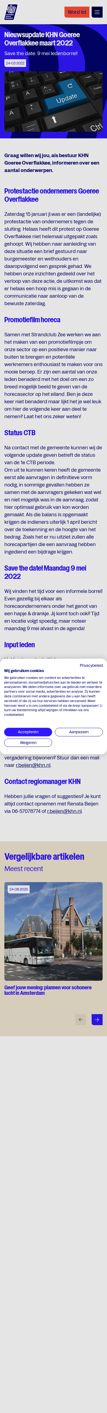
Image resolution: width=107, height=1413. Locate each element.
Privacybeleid (91, 665)
